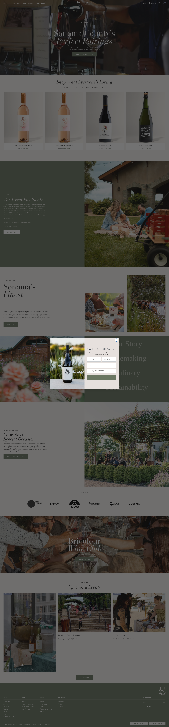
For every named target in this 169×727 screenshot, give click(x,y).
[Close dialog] (116, 339)
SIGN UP (102, 377)
